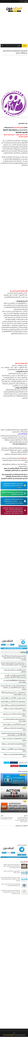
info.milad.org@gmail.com (20, 444)
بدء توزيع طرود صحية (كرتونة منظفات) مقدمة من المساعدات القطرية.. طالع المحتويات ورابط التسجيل (13, 664)
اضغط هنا (8, 470)
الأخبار (25, 801)
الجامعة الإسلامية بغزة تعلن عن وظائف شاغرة (13, 705)
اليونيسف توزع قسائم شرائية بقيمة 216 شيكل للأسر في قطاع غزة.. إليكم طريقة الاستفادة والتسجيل (13, 657)
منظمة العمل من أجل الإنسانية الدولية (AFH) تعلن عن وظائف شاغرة (14, 795)
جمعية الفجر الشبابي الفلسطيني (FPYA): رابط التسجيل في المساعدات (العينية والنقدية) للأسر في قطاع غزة (10, 892)
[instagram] (6, 1)
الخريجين (17, 54)
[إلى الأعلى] (14, 1033)
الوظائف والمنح (5, 54)
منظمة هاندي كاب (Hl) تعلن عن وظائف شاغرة (13, 701)
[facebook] (3, 1)
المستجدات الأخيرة (11, 54)
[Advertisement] (14, 27)
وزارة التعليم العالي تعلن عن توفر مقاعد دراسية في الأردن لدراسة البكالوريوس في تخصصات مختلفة (13, 687)
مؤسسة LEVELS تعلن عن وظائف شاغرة (14, 724)
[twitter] (2, 1)
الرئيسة (24, 45)
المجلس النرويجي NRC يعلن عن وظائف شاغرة (13, 698)
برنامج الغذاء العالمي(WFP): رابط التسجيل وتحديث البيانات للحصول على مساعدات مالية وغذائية (14, 782)
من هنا (4, 474)
